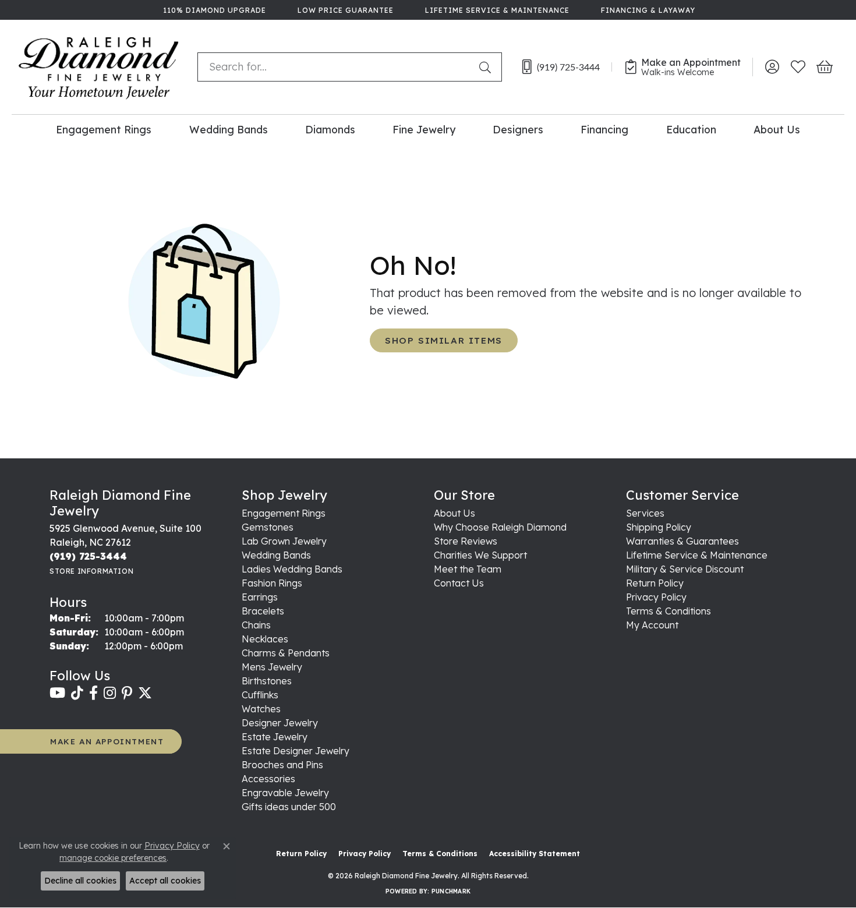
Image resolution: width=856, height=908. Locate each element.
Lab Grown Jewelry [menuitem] (284, 541)
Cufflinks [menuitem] (260, 695)
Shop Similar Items (444, 340)
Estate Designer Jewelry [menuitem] (295, 751)
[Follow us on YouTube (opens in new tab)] (57, 693)
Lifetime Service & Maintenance (696, 555)
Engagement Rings (103, 129)
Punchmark (451, 891)
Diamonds (330, 129)
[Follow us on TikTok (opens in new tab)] (77, 693)
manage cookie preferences (113, 858)
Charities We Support (480, 555)
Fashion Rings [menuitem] (272, 583)
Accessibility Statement (534, 853)
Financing (604, 129)
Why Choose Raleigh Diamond (500, 527)
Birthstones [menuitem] (267, 681)
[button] (772, 67)
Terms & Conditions (668, 611)
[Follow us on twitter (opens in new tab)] (145, 693)
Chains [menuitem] (256, 625)
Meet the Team (467, 569)
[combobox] (335, 67)
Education (691, 129)
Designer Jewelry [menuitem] (280, 723)
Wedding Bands (228, 129)
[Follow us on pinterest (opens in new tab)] (127, 693)
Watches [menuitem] (261, 709)
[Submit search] (487, 67)
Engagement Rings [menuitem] (284, 513)
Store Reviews (465, 541)
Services (645, 513)
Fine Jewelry (423, 129)
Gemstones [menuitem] (267, 527)
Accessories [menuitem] (268, 779)
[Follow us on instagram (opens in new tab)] (110, 693)
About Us (777, 129)
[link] (213, 10)
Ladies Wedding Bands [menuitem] (292, 569)
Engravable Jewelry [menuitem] (285, 793)
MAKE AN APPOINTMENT (107, 741)
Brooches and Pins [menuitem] (282, 765)
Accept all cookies (165, 880)
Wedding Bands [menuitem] (276, 555)
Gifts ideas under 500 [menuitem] (289, 806)
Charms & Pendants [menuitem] (286, 653)
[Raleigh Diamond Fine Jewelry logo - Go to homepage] (99, 67)
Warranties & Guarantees (682, 541)
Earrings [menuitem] (260, 597)
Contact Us (459, 583)
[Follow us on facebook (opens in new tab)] (93, 693)
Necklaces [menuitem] (265, 639)
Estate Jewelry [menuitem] (274, 737)
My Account (652, 625)
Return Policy (655, 583)
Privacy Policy (656, 597)
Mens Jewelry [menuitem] (272, 667)
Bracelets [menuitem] (263, 611)
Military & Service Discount (685, 569)
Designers (518, 129)
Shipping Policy (658, 527)
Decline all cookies (80, 880)
